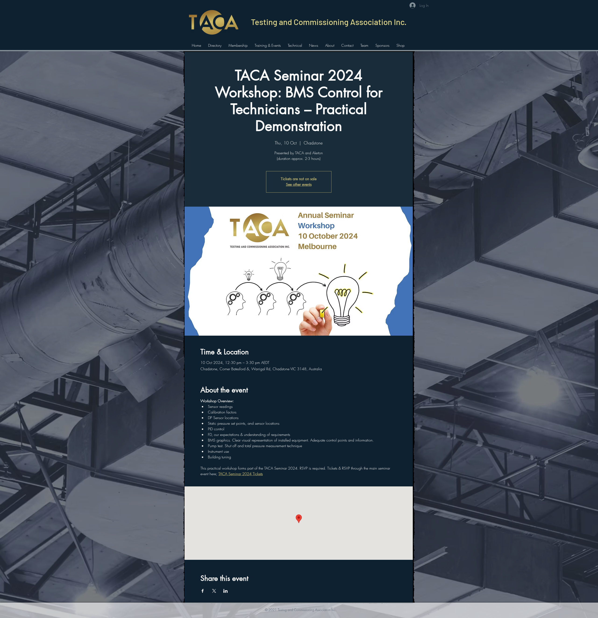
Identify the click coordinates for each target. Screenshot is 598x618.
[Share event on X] (214, 591)
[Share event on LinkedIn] (225, 591)
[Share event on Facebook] (202, 591)
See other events (299, 184)
